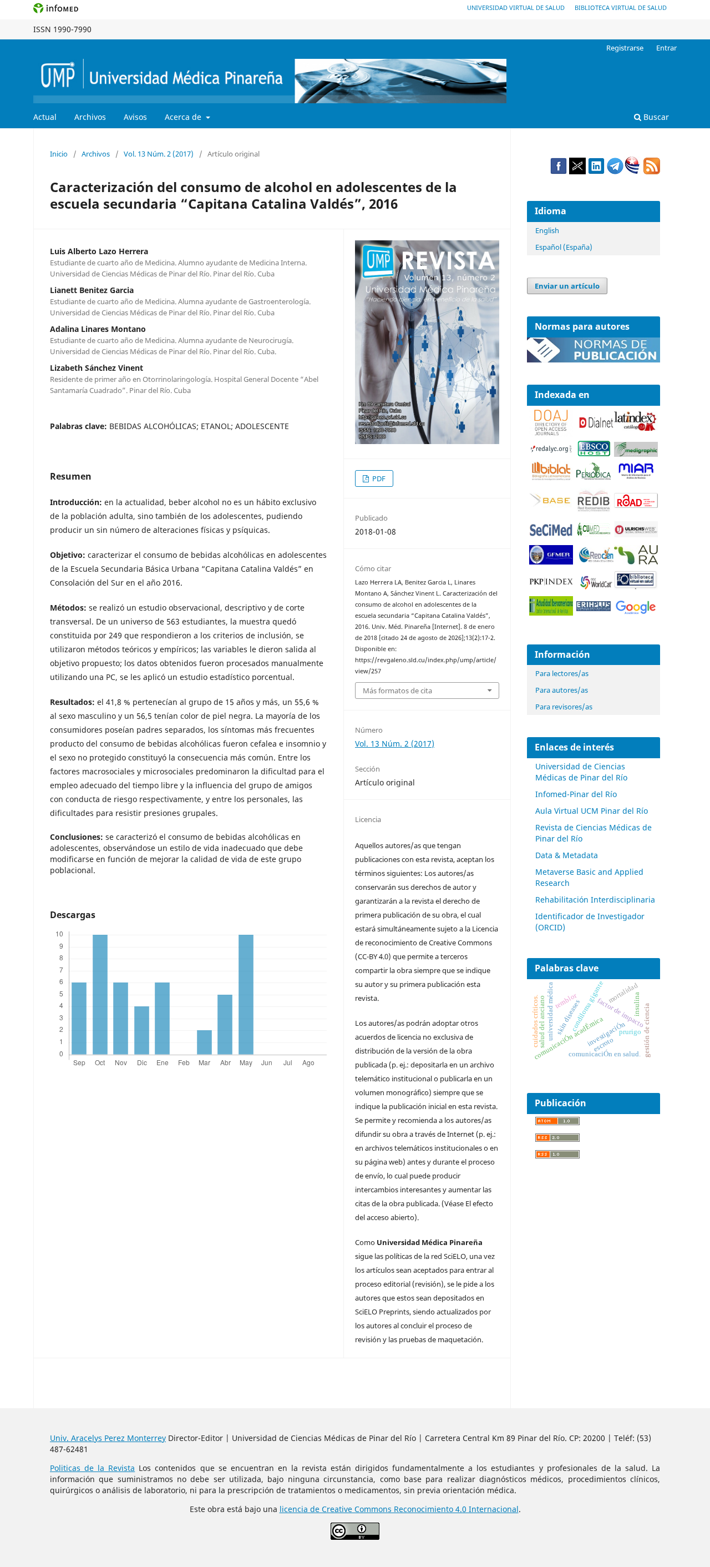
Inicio (59, 154)
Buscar (655, 117)
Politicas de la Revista (92, 1468)
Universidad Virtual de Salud (516, 7)
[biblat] (551, 477)
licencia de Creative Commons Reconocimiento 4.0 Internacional (399, 1509)
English (547, 230)
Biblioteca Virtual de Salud (621, 7)
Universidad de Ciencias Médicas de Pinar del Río (581, 772)
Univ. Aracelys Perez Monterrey (108, 1438)
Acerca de (184, 117)
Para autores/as (561, 690)
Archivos (90, 117)
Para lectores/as (562, 673)
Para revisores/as (563, 707)
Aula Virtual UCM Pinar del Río (591, 810)
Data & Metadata (566, 855)
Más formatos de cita (397, 691)
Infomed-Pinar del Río (576, 794)
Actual (45, 117)
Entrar (666, 48)
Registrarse (624, 48)
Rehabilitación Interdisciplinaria (595, 899)
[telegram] (615, 171)
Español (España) (563, 247)
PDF (378, 478)
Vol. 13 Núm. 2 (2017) (159, 154)
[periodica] (593, 476)
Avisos (135, 117)
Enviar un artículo (567, 286)
